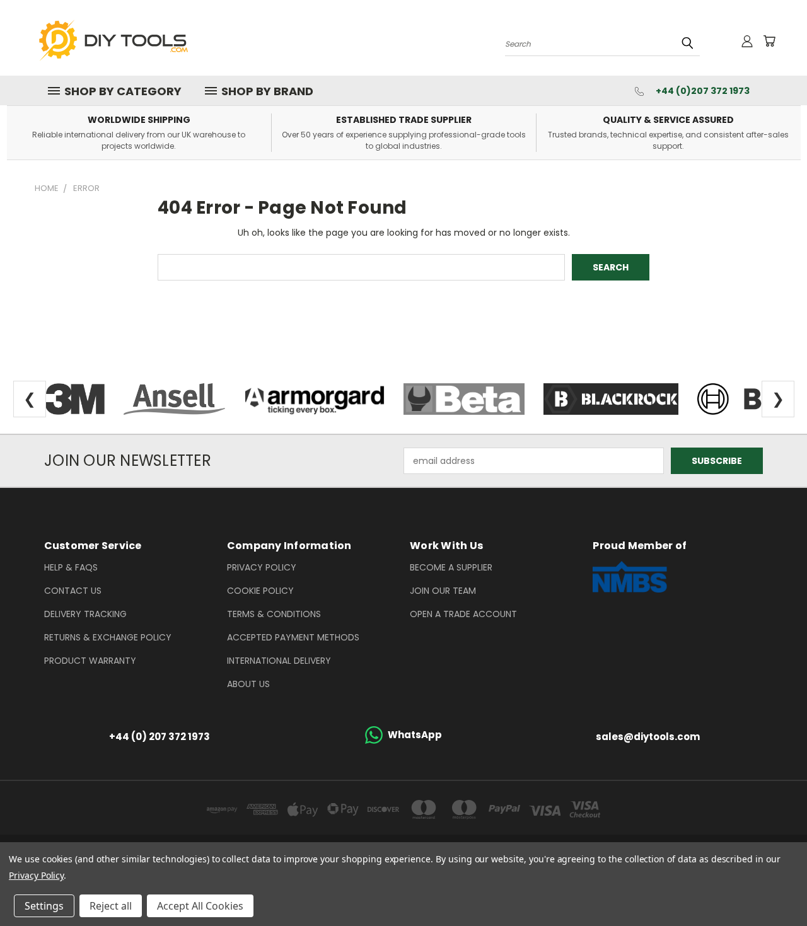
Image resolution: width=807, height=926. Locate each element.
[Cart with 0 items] (769, 41)
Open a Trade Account (463, 614)
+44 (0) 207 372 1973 (159, 736)
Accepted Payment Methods (293, 637)
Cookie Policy (260, 590)
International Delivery (279, 660)
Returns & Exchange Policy (107, 637)
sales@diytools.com (648, 736)
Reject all (111, 906)
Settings (44, 906)
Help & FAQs (71, 567)
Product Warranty (90, 660)
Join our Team (443, 590)
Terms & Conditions (274, 614)
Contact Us (73, 590)
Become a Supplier (451, 567)
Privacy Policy (261, 567)
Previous (773, 886)
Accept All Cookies (200, 906)
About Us (248, 684)
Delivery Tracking (85, 614)
